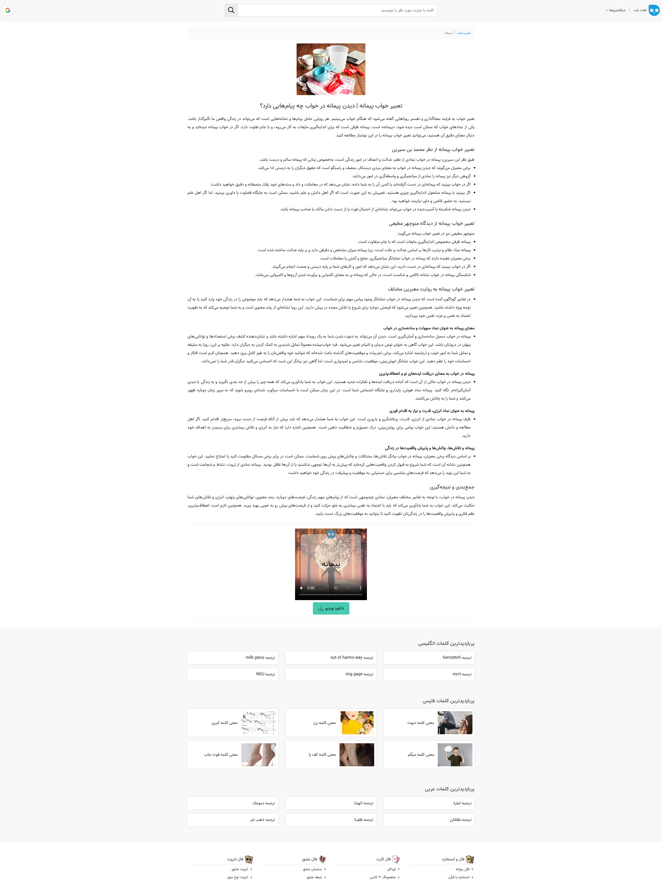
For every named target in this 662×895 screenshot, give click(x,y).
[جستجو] (231, 10)
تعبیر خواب (463, 32)
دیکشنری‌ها (617, 10)
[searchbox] (331, 10)
